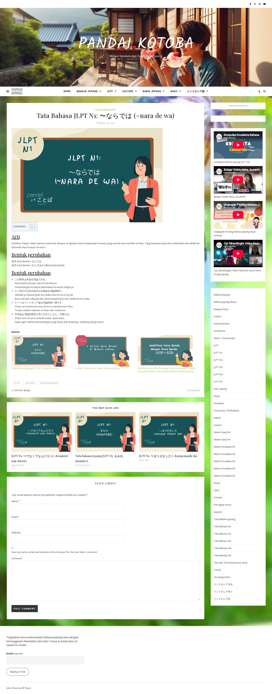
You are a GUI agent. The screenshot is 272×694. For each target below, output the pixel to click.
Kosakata (219, 403)
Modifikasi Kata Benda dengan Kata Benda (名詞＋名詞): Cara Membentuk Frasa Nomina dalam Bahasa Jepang (166, 370)
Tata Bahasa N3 (222, 540)
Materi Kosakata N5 (224, 475)
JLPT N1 (17, 383)
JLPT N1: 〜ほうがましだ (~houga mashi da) (168, 456)
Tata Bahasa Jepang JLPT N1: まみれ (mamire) (35, 368)
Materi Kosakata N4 (224, 468)
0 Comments (193, 390)
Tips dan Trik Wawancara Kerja (230, 562)
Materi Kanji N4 (222, 432)
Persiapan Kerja (222, 504)
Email (15, 516)
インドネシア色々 (223, 591)
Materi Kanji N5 (222, 439)
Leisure (218, 425)
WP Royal (26, 688)
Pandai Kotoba (136, 44)
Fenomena (219, 330)
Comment (16, 558)
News (174, 91)
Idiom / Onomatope (224, 338)
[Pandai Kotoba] (17, 91)
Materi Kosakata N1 (224, 446)
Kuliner (217, 417)
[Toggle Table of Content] (30, 226)
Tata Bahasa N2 (222, 533)
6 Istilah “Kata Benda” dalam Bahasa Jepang (97, 368)
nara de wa (30, 383)
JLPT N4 (218, 374)
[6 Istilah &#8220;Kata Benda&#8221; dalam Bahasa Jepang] (105, 351)
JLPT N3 (218, 367)
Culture (127, 91)
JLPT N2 (218, 359)
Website (16, 532)
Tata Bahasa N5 (222, 555)
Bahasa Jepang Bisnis (225, 301)
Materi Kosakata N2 (224, 453)
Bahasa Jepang (87, 91)
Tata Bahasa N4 (222, 548)
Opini (216, 490)
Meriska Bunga (22, 390)
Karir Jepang (152, 91)
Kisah (217, 396)
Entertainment (221, 323)
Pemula (218, 497)
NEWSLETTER (17, 671)
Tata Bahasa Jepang (48, 383)
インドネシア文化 (223, 584)
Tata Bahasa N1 (105, 109)
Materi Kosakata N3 (224, 461)
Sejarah (218, 511)
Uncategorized (222, 577)
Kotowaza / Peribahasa (226, 410)
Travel (217, 569)
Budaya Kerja (221, 309)
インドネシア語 (196, 91)
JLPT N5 (218, 381)
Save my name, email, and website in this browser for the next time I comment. (54, 552)
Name (15, 501)
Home (67, 91)
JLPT (110, 91)
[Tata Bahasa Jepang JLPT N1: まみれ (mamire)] (41, 351)
